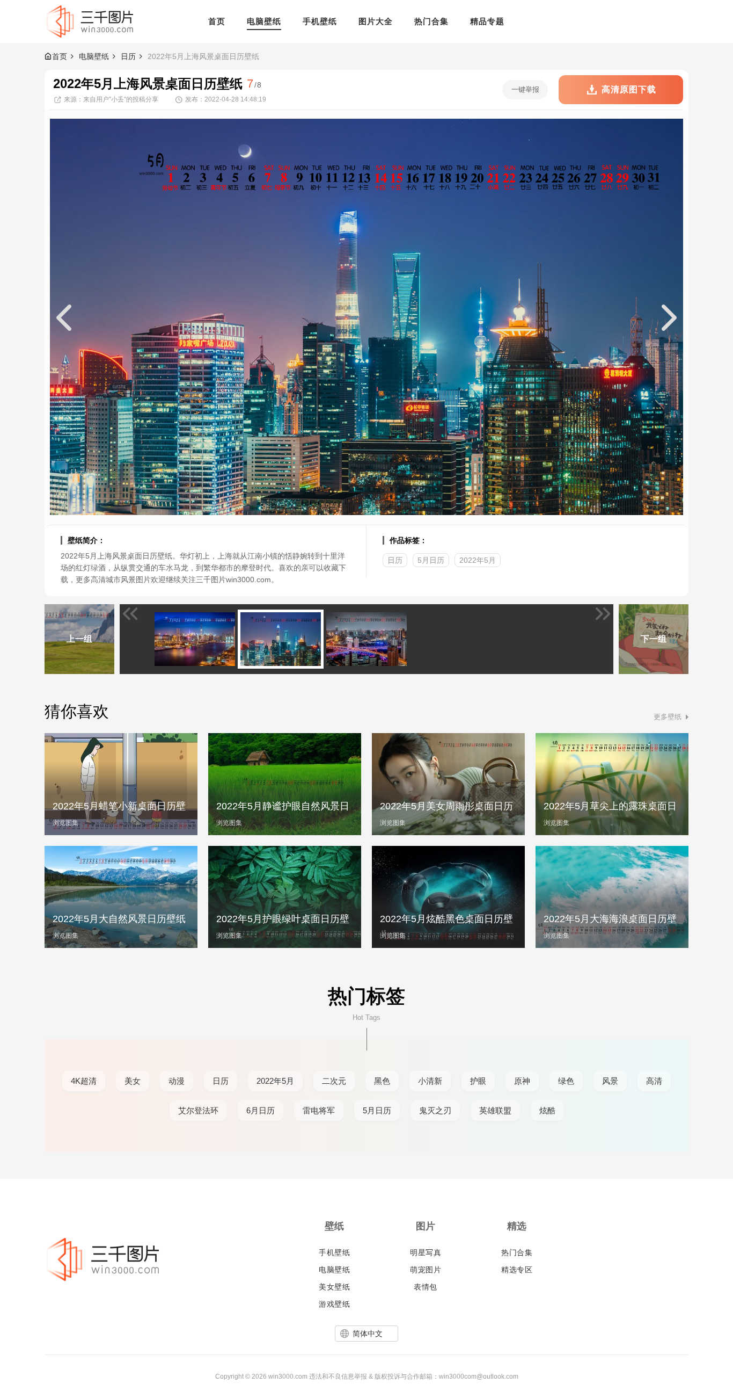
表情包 (425, 1287)
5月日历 (430, 560)
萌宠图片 (425, 1269)
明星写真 (425, 1252)
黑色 (382, 1080)
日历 (128, 56)
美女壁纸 (334, 1287)
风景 (610, 1080)
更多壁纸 (667, 717)
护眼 (478, 1080)
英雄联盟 (495, 1110)
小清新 (430, 1080)
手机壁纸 (334, 1252)
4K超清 (84, 1080)
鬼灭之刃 (435, 1110)
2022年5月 (477, 560)
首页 (59, 56)
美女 (132, 1080)
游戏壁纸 (334, 1304)
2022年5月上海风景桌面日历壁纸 (203, 56)
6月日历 (260, 1110)
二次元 (334, 1080)
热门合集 (516, 1252)
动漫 (176, 1080)
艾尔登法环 (198, 1110)
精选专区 (516, 1269)
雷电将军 (319, 1110)
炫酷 (547, 1110)
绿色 (566, 1080)
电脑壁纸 (94, 56)
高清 (654, 1080)
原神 (522, 1080)
